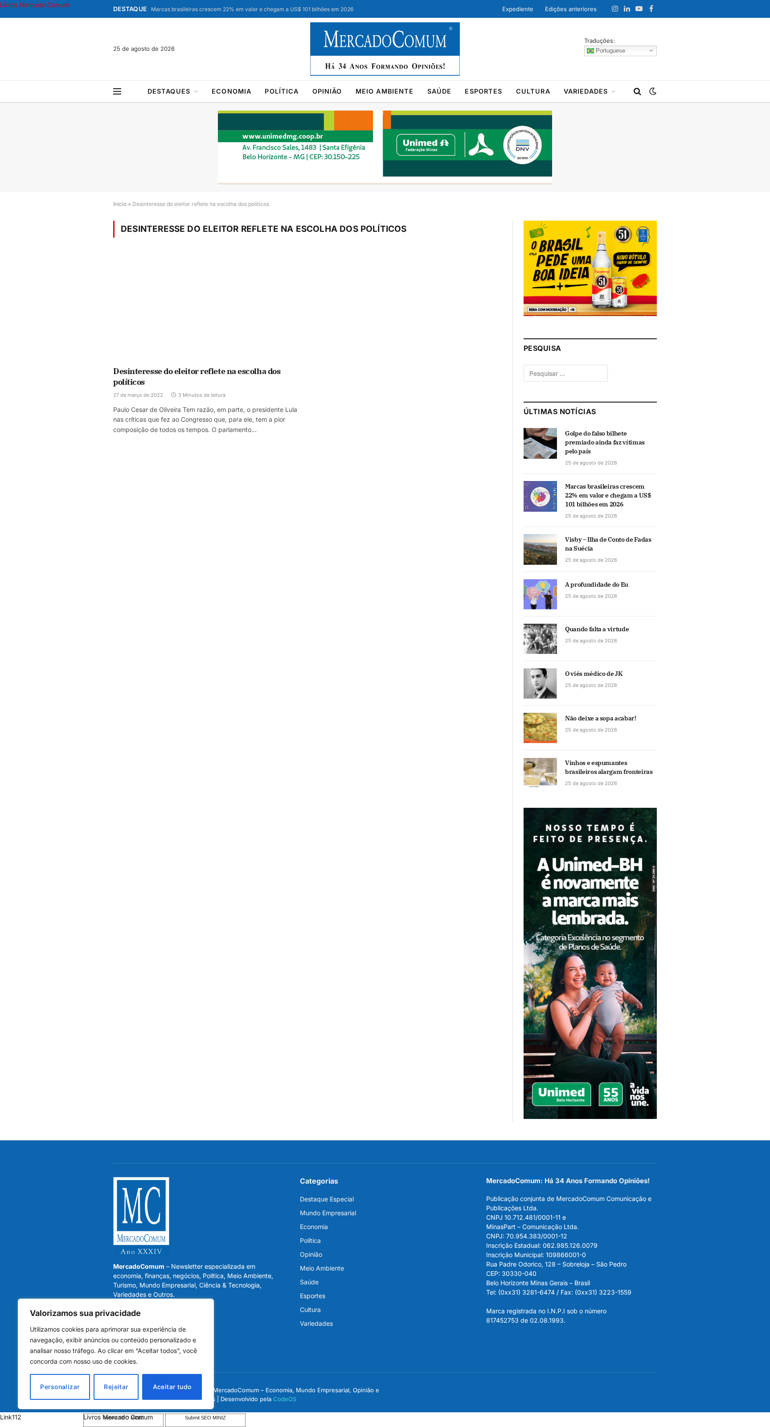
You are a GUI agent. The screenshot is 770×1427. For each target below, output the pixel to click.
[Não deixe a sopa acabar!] (540, 728)
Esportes (483, 91)
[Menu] (117, 92)
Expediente (517, 8)
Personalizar (59, 1386)
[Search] (637, 92)
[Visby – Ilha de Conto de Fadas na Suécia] (540, 549)
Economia (231, 91)
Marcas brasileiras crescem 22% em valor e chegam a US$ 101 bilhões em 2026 (252, 9)
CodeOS (284, 1398)
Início (120, 204)
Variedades (586, 91)
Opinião (327, 91)
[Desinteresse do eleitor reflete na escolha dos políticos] (206, 307)
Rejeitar (116, 1386)
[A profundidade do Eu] (540, 594)
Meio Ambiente (385, 91)
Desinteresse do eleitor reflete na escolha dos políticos (196, 376)
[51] (590, 313)
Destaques (168, 91)
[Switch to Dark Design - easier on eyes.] (652, 91)
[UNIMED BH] (590, 1116)
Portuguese (609, 50)
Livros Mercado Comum (35, 4)
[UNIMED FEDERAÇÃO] (385, 148)
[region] (116, 1354)
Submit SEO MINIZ (205, 1417)
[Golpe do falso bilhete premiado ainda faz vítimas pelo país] (540, 443)
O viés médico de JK (593, 674)
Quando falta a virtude (597, 629)
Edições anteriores (571, 8)
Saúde (439, 91)
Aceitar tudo (172, 1386)
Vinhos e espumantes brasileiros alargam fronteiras (609, 767)
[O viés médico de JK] (540, 683)
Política (282, 91)
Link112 (10, 1417)
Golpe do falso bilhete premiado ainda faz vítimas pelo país (605, 442)
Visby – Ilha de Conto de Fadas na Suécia (608, 543)
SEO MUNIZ (40, 1417)
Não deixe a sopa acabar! (600, 718)
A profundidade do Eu (596, 584)
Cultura (533, 91)
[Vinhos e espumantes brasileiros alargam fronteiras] (540, 772)
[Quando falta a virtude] (540, 639)
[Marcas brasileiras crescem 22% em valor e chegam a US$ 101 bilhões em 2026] (540, 496)
